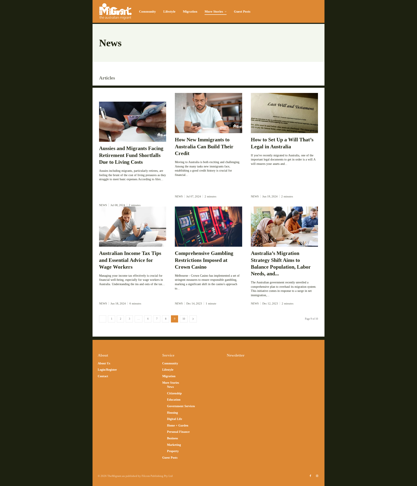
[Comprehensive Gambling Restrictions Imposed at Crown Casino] (208, 227)
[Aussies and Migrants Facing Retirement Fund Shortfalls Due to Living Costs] (132, 122)
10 (183, 318)
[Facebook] (310, 476)
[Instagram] (317, 476)
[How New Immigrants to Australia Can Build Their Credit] (208, 113)
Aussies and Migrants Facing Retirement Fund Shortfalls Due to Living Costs (131, 155)
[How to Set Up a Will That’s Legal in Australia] (284, 113)
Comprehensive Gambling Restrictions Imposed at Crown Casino (204, 259)
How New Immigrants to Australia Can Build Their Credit (204, 146)
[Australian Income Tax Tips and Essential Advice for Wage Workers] (132, 227)
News (103, 205)
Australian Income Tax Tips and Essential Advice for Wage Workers (130, 259)
